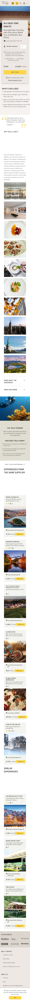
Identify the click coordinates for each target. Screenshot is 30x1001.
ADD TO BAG (15, 72)
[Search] (21, 3)
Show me (19, 534)
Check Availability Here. (15, 80)
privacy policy (15, 994)
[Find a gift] (12, 3)
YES (15, 997)
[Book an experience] (17, 3)
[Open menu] (27, 3)
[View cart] (24, 3)
